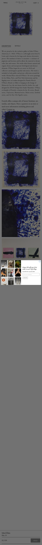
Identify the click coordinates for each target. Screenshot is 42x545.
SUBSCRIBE (25, 277)
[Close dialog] (40, 261)
